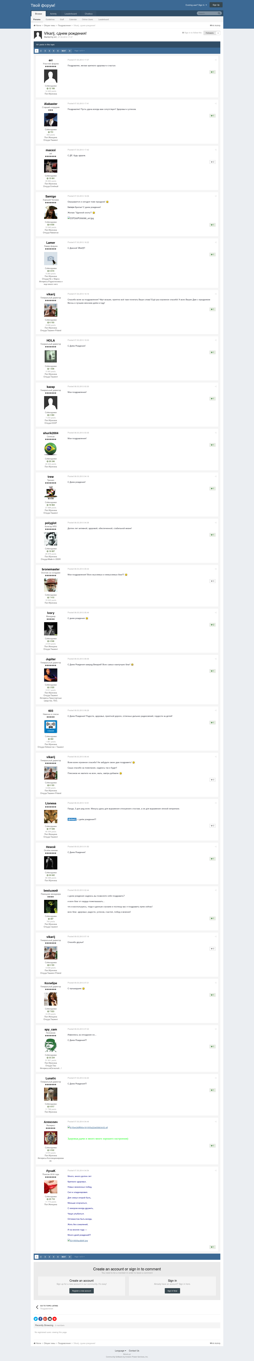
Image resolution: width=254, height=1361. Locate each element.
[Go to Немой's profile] (50, 862)
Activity (53, 13)
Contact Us (134, 1350)
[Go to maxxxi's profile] (50, 166)
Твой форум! (43, 5)
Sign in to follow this (193, 32)
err (55, 36)
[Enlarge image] (107, 201)
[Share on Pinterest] (54, 1319)
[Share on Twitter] (36, 1319)
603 (50, 710)
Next (64, 51)
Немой (50, 847)
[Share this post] (216, 59)
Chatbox (89, 13)
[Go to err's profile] (38, 35)
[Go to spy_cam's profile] (50, 1045)
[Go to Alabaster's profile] (50, 119)
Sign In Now (172, 1290)
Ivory (50, 613)
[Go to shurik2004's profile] (50, 449)
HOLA (51, 340)
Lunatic (51, 1078)
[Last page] (70, 51)
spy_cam (51, 1029)
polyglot (50, 523)
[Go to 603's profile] (50, 726)
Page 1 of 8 (79, 50)
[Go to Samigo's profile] (50, 212)
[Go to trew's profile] (50, 492)
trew (51, 476)
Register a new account (81, 1290)
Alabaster (50, 104)
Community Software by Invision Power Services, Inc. (127, 1356)
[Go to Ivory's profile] (50, 628)
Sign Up (216, 4)
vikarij (50, 294)
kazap (51, 386)
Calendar (73, 19)
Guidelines (50, 19)
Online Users (87, 19)
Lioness (50, 803)
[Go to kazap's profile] (50, 402)
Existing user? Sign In (196, 5)
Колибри (51, 983)
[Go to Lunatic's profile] (50, 1094)
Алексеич (51, 1122)
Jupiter (51, 659)
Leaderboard (103, 19)
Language (120, 1350)
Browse (38, 13)
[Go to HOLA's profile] (50, 356)
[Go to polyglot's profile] (50, 538)
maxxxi (51, 150)
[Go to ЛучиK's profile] (50, 1186)
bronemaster (51, 569)
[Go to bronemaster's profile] (50, 585)
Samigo (50, 196)
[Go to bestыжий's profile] (50, 906)
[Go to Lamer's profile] (50, 258)
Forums (36, 19)
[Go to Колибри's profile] (50, 999)
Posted (78, 59)
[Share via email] (50, 1319)
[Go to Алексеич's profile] (50, 1137)
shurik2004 (50, 433)
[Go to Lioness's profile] (50, 816)
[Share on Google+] (45, 1319)
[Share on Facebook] (40, 1319)
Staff (62, 19)
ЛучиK (50, 1171)
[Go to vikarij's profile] (50, 310)
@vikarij (72, 819)
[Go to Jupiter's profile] (50, 675)
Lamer (50, 242)
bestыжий (51, 890)
